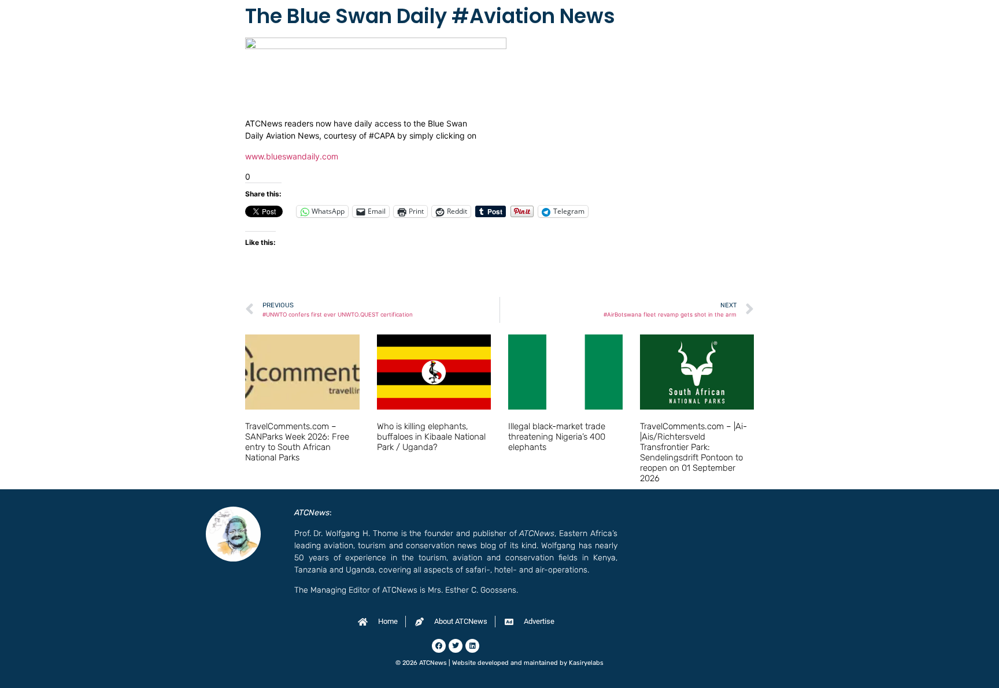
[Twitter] (455, 646)
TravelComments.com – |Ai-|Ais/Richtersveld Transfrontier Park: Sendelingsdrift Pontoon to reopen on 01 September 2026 (693, 452)
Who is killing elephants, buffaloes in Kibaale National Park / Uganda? (431, 436)
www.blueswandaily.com (291, 156)
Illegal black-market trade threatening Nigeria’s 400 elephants (556, 436)
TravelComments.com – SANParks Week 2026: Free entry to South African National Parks (297, 442)
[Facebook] (439, 646)
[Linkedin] (472, 646)
